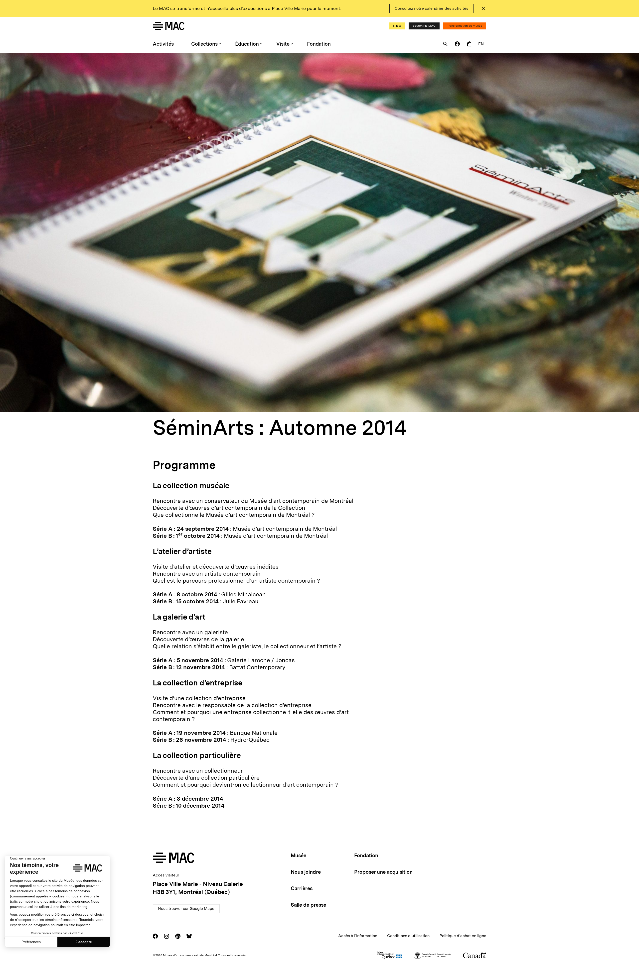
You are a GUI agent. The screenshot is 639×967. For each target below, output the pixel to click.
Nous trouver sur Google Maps (186, 908)
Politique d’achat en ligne (463, 935)
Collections (204, 44)
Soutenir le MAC (424, 25)
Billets (397, 25)
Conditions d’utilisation (408, 935)
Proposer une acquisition (383, 872)
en (481, 43)
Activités (163, 44)
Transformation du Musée (464, 25)
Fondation (319, 44)
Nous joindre (306, 872)
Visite (283, 44)
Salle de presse (308, 905)
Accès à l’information (357, 935)
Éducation (247, 44)
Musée (298, 856)
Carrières (302, 888)
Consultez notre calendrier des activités (431, 8)
